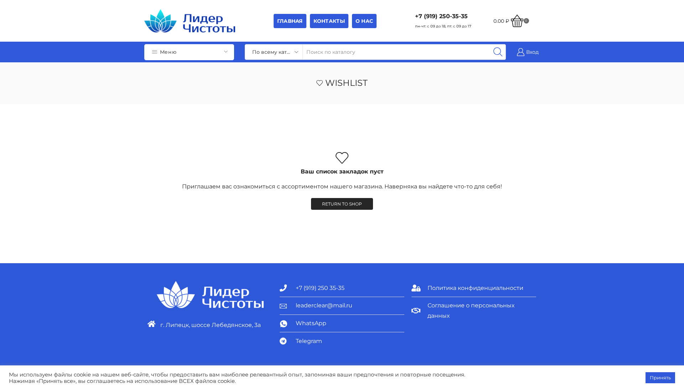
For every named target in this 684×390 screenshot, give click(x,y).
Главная (290, 21)
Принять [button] (660, 377)
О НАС (364, 21)
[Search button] (498, 52)
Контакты (329, 21)
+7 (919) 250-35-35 (441, 16)
